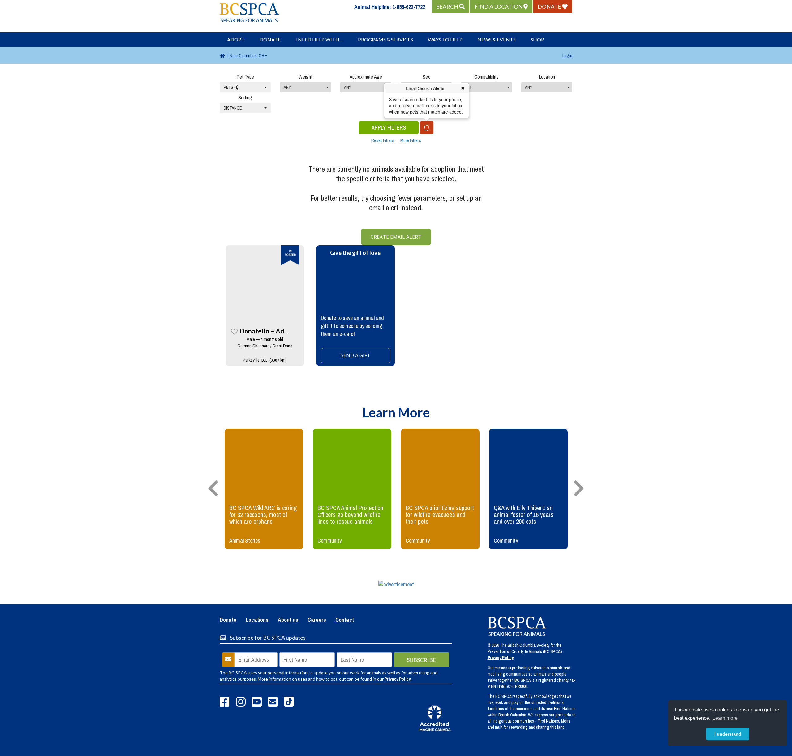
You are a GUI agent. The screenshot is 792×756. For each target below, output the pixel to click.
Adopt (236, 39)
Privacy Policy (398, 679)
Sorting (245, 97)
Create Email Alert (396, 237)
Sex (426, 76)
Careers (317, 620)
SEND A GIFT (355, 355)
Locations (257, 620)
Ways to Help (445, 39)
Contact (344, 620)
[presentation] (213, 488)
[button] (450, 6)
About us (288, 620)
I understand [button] (727, 734)
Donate (270, 39)
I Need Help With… (319, 39)
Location (547, 76)
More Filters (410, 140)
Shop (537, 39)
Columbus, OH (247, 55)
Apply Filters (389, 127)
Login (567, 55)
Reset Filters (382, 140)
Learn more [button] (725, 718)
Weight (305, 76)
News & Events (496, 39)
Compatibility (486, 76)
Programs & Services (385, 39)
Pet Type (245, 76)
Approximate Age (366, 76)
